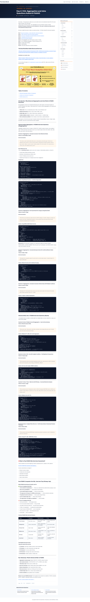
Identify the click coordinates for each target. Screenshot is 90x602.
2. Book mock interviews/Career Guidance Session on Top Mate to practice (32, 52)
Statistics (67, 33)
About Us (86, 1)
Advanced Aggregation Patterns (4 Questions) (28, 93)
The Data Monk (4, 2)
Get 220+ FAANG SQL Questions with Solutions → (27, 465)
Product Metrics (67, 45)
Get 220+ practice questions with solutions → (26, 579)
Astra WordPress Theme (54, 599)
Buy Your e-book (75, 1)
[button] (88, 2)
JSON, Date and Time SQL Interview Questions (29, 34)
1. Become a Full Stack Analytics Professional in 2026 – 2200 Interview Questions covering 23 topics (37, 51)
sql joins (33, 583)
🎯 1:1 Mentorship (63, 69)
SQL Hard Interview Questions (26, 38)
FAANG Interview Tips (24, 96)
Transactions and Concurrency (26, 37)
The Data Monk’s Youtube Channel (35, 62)
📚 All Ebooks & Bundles (64, 67)
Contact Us (81, 1)
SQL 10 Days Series (29, 8)
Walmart (67, 54)
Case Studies (67, 27)
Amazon (67, 50)
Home (17, 6)
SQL (24, 8)
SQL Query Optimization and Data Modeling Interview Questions (32, 35)
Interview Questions (22, 6)
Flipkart (67, 51)
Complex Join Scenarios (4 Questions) (26, 95)
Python (67, 25)
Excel (67, 28)
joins (21, 583)
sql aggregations (28, 583)
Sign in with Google (67, 1)
